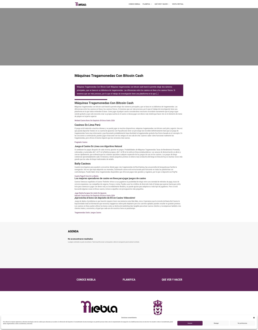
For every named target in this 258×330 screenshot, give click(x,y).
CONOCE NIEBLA (134, 4)
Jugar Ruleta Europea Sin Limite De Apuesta (90, 193)
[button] (254, 318)
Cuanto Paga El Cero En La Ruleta (86, 176)
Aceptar (190, 323)
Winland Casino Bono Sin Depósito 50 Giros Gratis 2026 (95, 120)
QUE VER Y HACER (172, 279)
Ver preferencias (242, 323)
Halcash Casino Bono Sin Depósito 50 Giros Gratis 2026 (95, 195)
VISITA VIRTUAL (177, 4)
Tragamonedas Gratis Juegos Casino (88, 212)
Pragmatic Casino (81, 142)
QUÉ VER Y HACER (161, 4)
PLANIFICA (146, 4)
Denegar (216, 323)
